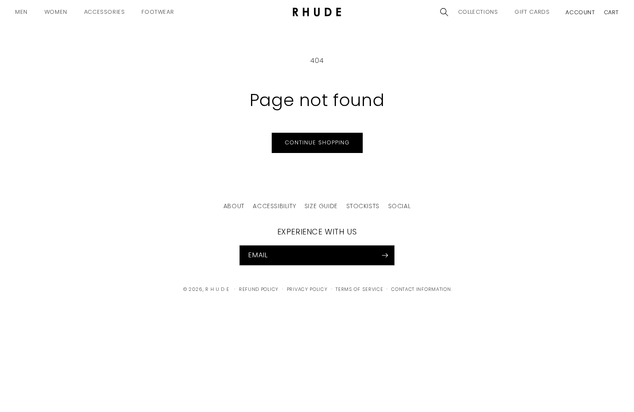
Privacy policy (307, 289)
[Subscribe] (384, 255)
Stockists (363, 206)
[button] (24, 12)
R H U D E (217, 289)
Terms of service (359, 289)
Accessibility (274, 206)
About (234, 206)
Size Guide (321, 206)
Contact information (421, 289)
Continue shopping (317, 142)
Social (399, 206)
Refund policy (259, 289)
